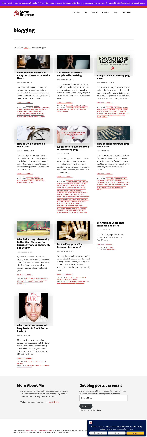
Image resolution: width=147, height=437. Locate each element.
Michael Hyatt (22, 182)
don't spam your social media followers (71, 189)
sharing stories (71, 209)
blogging (29, 106)
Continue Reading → (25, 103)
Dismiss (141, 3)
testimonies (80, 283)
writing (83, 109)
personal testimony (67, 283)
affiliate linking (33, 365)
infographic (111, 249)
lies (58, 283)
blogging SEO (68, 183)
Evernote (60, 192)
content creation (119, 111)
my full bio (54, 402)
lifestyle (117, 177)
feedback (20, 111)
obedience (77, 106)
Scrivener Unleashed (72, 205)
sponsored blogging (24, 367)
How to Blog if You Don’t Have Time (31, 145)
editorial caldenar (75, 191)
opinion (36, 278)
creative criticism (41, 109)
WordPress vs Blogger (65, 212)
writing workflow (80, 212)
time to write (28, 116)
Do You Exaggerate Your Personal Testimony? (70, 245)
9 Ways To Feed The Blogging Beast (113, 77)
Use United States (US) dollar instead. (122, 3)
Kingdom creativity (32, 113)
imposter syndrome (31, 111)
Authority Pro (31, 431)
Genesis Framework (45, 431)
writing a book (39, 116)
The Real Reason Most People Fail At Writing (69, 74)
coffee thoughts (80, 277)
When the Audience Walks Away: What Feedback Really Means (33, 75)
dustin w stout (62, 191)
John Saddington (81, 198)
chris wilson (73, 185)
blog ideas (110, 108)
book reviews (29, 109)
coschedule (69, 187)
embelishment (72, 281)
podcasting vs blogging (25, 282)
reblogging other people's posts (69, 203)
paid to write (44, 365)
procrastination (63, 109)
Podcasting (44, 278)
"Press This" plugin (74, 182)
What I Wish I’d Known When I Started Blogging (73, 148)
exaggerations (83, 281)
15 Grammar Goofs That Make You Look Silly (110, 224)
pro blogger (106, 188)
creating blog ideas (104, 113)
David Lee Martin (80, 187)
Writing (36, 106)
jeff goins (70, 198)
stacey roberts (117, 188)
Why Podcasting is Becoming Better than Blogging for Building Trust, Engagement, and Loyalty (33, 243)
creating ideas (117, 113)
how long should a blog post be (77, 196)
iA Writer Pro (61, 198)
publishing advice (37, 115)
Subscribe (86, 406)
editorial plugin (115, 184)
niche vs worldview (79, 201)
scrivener (60, 205)
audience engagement (34, 107)
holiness (60, 279)
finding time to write (36, 180)
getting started (41, 280)
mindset (27, 115)
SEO (81, 207)
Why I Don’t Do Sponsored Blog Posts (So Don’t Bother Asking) (33, 328)
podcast (77, 180)
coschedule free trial (114, 180)
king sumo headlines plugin (67, 200)
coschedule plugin (103, 182)
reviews (20, 116)
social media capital (76, 210)
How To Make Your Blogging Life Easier (113, 145)
